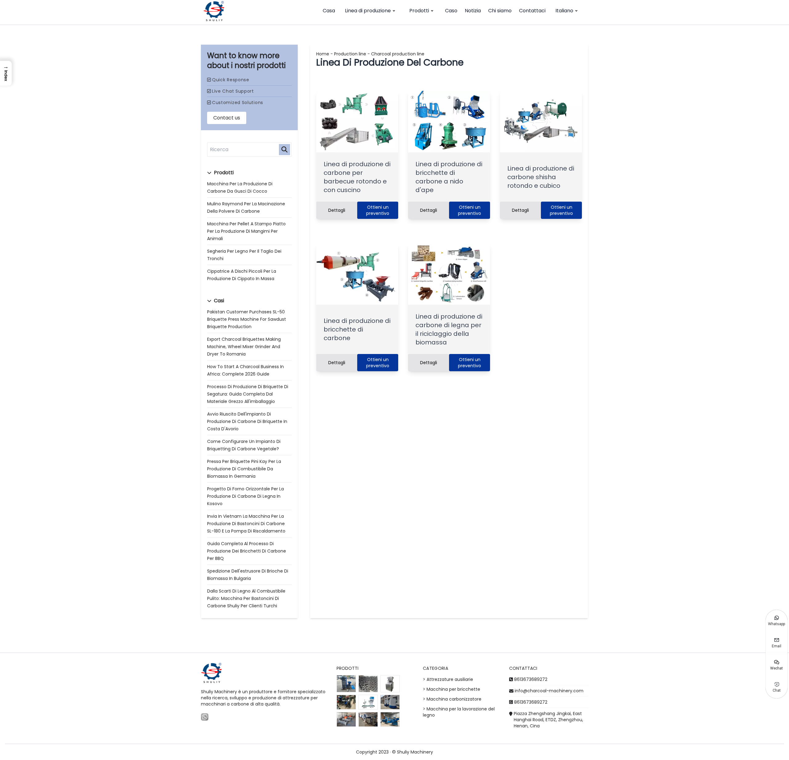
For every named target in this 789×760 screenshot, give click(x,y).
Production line (350, 54)
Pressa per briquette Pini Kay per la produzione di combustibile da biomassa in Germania (244, 468)
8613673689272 (530, 679)
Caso (451, 10)
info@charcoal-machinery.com (549, 691)
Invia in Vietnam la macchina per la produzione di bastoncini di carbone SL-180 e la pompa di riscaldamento (246, 523)
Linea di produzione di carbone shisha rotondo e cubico (540, 177)
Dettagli (336, 210)
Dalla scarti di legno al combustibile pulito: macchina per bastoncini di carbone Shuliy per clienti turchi (246, 598)
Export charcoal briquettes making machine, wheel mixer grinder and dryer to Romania (244, 346)
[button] (6, 73)
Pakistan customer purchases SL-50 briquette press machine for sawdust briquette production (246, 319)
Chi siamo (500, 10)
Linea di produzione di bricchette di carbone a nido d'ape (448, 177)
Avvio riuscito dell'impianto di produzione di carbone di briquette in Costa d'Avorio (247, 421)
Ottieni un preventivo (377, 210)
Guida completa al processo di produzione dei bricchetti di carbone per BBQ (246, 551)
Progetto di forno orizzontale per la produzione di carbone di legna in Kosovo (245, 496)
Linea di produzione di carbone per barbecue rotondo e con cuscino (357, 177)
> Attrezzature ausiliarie (448, 679)
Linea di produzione (368, 10)
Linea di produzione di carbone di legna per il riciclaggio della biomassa (448, 329)
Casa (329, 10)
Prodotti (419, 10)
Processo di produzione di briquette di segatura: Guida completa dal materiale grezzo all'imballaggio (247, 394)
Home (322, 54)
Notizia (473, 10)
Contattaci (532, 10)
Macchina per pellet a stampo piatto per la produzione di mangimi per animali (246, 231)
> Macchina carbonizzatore (452, 699)
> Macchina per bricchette (451, 689)
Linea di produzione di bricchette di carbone (357, 329)
